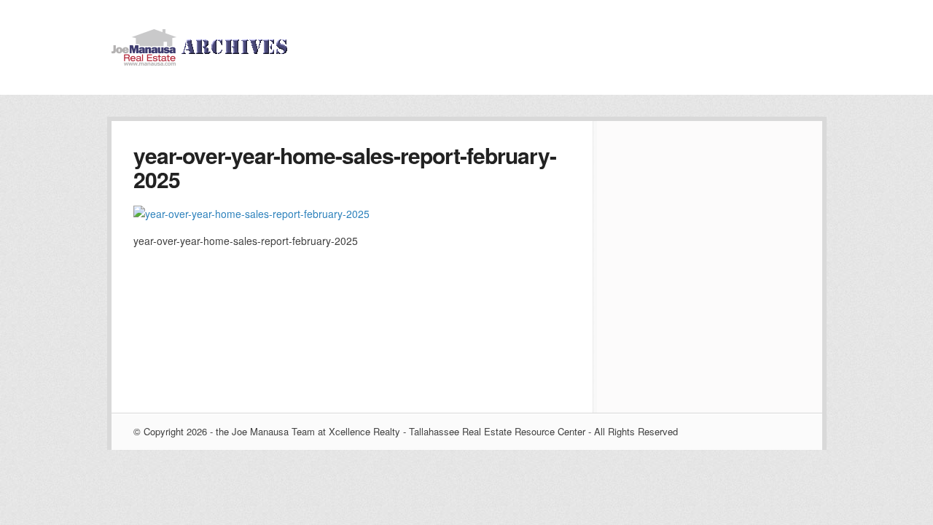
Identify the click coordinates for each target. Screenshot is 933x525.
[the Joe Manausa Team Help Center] (203, 61)
